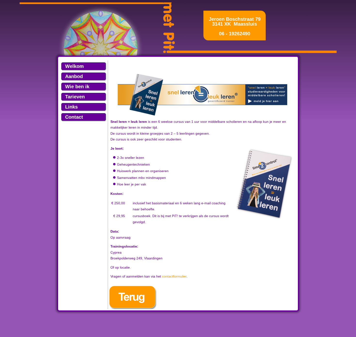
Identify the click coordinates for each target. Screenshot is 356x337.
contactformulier (174, 276)
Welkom (74, 66)
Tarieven (75, 96)
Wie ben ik (77, 86)
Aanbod (74, 76)
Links (71, 107)
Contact (74, 117)
